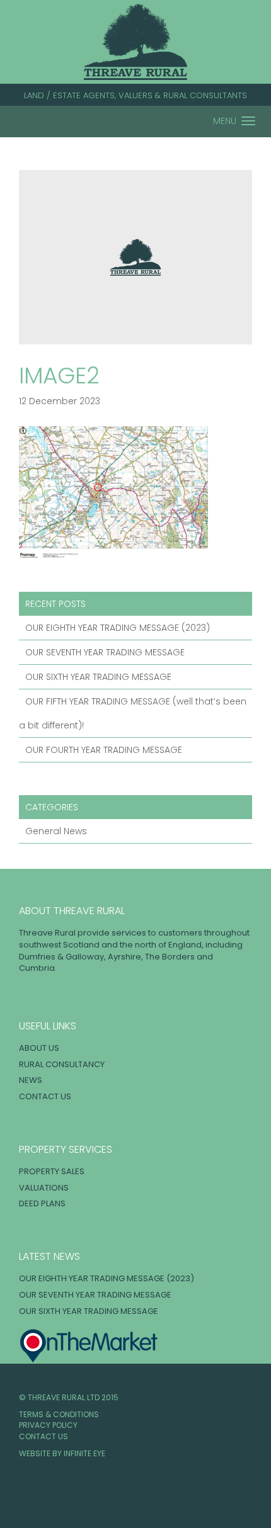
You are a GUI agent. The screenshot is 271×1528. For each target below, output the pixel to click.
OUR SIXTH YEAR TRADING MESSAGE (98, 677)
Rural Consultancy (62, 1064)
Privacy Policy (48, 1425)
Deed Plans (42, 1203)
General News (56, 831)
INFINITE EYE (84, 1453)
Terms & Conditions (59, 1414)
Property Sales (51, 1171)
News (30, 1080)
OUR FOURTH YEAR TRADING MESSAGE (103, 750)
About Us (39, 1048)
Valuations (44, 1188)
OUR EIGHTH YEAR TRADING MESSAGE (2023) (117, 627)
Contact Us (45, 1096)
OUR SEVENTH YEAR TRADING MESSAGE (105, 652)
